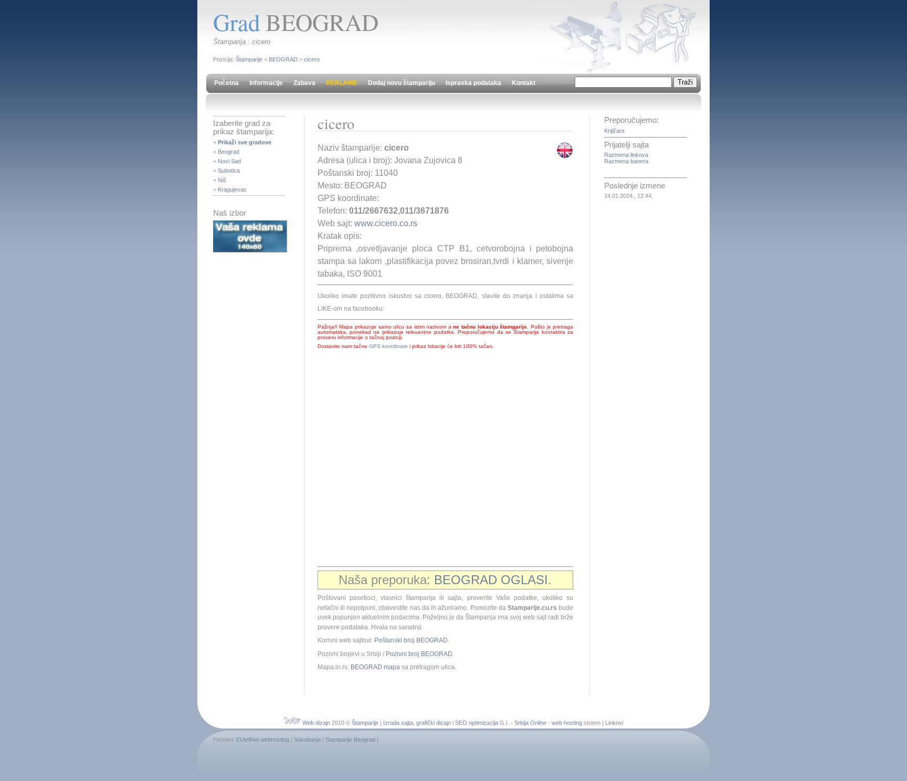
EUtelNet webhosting (262, 739)
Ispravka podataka (473, 83)
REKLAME (341, 83)
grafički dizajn (433, 723)
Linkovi (614, 723)
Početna (226, 83)
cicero (312, 59)
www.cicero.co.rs (385, 223)
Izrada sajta (398, 723)
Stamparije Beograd (350, 739)
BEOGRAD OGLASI (491, 580)
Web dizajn (316, 723)
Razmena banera (626, 161)
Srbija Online (530, 723)
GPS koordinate (388, 346)
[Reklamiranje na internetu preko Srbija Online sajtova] (250, 250)
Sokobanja (307, 739)
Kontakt (523, 83)
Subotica (229, 170)
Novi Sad (229, 161)
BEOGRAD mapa (375, 667)
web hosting (567, 723)
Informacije (266, 83)
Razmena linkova (626, 155)
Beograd (228, 152)
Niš (222, 180)
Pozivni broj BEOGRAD (419, 654)
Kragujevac (232, 189)
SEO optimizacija (476, 723)
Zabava (304, 83)
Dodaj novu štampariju (401, 83)
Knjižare (614, 131)
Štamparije (249, 59)
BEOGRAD (283, 59)
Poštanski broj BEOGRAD (411, 640)
